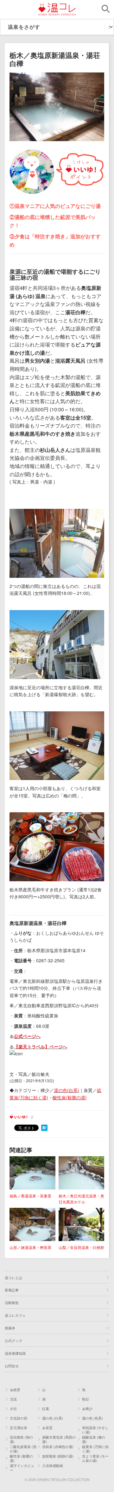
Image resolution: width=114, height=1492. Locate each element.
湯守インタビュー (22, 1467)
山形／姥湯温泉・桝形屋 (30, 1247)
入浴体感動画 (52, 1465)
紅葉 (45, 1408)
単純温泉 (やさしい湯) (95, 1429)
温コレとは (13, 1277)
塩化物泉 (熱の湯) (21, 1439)
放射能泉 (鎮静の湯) (57, 1455)
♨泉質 (47, 1427)
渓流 (13, 1398)
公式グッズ (13, 1340)
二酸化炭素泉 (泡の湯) (23, 1448)
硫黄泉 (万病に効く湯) (95, 1448)
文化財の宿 (18, 1417)
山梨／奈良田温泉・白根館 (81, 1247)
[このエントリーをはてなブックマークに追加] (44, 1127)
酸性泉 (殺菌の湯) (21, 1458)
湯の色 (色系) (92, 1417)
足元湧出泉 (18, 1427)
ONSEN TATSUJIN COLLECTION (63, 1479)
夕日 (13, 1408)
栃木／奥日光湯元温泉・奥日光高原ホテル (81, 1198)
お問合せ (12, 1365)
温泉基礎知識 (15, 1353)
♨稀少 (87, 1408)
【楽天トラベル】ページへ (40, 1046)
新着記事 (12, 1289)
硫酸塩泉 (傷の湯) (93, 1439)
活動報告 (12, 1302)
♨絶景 (15, 1389)
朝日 (85, 1398)
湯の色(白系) (66, 1090)
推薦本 (10, 1327)
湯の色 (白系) (52, 1417)
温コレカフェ (15, 1315)
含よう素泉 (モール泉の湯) (95, 1458)
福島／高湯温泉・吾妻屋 (30, 1195)
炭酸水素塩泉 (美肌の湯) (59, 1439)
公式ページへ (27, 1036)
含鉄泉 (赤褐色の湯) (57, 1446)
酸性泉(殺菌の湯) (70, 1097)
